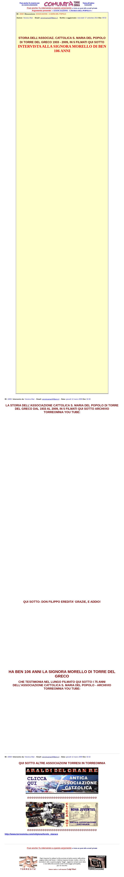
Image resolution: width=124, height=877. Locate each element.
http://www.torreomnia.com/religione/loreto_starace (31, 834)
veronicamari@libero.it (49, 18)
